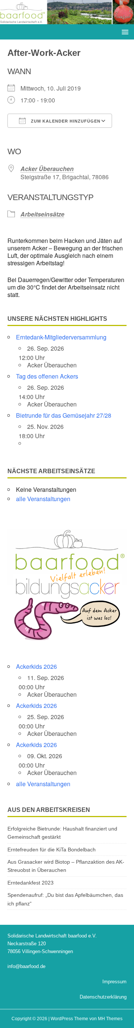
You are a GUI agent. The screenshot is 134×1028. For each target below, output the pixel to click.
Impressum (114, 981)
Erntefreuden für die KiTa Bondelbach (51, 850)
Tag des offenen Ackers (47, 376)
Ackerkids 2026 (36, 666)
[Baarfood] (67, 20)
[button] (123, 31)
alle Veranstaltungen (43, 498)
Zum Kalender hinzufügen (64, 121)
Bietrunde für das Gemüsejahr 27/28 (63, 415)
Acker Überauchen (47, 168)
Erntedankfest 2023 (30, 883)
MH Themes (110, 1018)
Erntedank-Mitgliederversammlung (61, 337)
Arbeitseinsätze (42, 214)
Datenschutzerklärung (103, 997)
